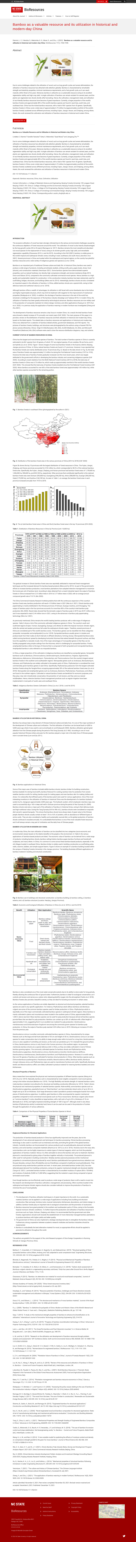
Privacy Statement (77, 1503)
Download (18, 120)
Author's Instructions (49, 1511)
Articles (49, 16)
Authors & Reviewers (35, 16)
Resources (101, 1)
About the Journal (19, 16)
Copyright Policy (76, 1507)
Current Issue (47, 1503)
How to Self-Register (72, 16)
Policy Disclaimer (48, 1515)
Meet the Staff (47, 1507)
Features (58, 16)
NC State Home (18, 1)
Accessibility (75, 1511)
